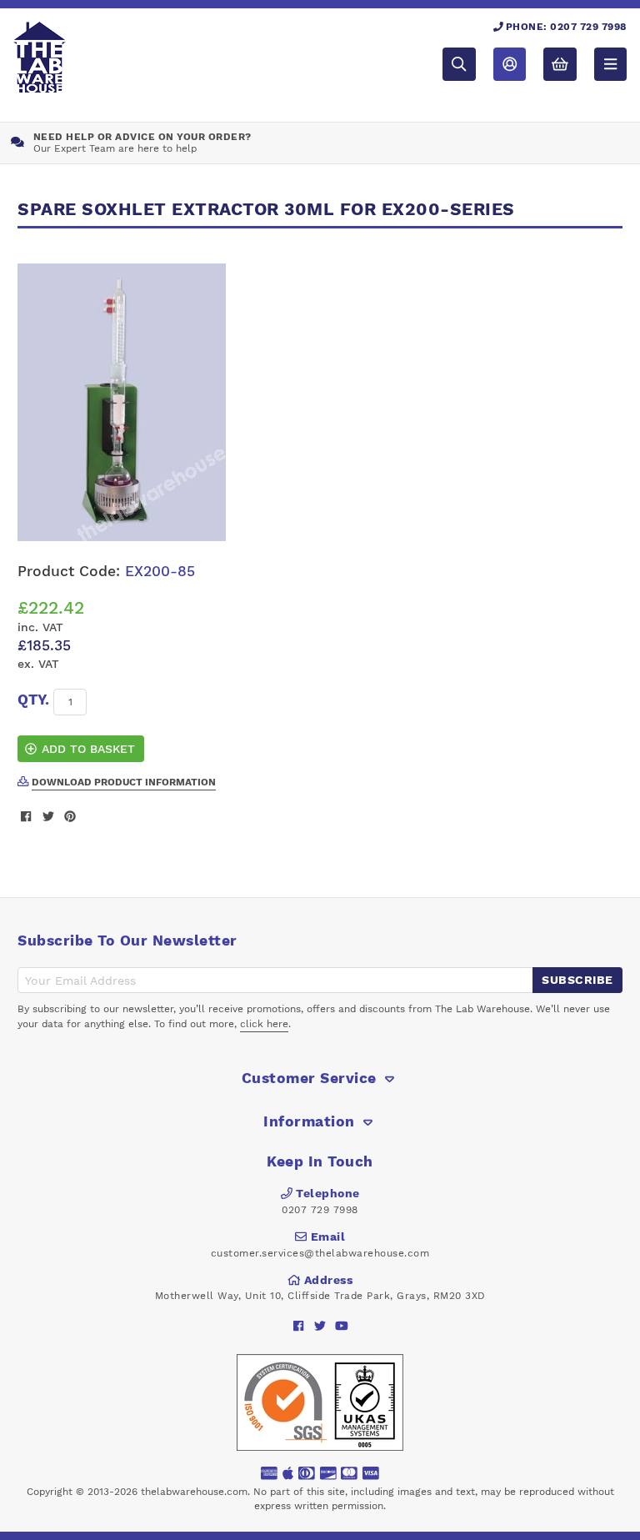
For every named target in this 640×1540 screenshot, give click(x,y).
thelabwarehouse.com (194, 1491)
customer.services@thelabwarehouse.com (320, 1253)
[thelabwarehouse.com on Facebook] (299, 1326)
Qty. (33, 699)
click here (264, 1024)
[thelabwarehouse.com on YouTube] (342, 1326)
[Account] (509, 64)
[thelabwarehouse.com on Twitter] (320, 1326)
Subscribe (577, 979)
